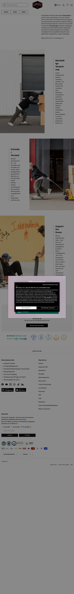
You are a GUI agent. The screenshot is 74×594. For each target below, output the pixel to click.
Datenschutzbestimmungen (50, 284)
